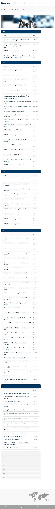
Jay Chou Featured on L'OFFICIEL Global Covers (15, 312)
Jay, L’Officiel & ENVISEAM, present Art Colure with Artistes (17, 393)
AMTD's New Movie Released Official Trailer (14, 199)
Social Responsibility (16, 9)
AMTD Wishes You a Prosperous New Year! (14, 164)
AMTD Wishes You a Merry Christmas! (12, 75)
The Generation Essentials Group (35, 3)
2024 (4, 171)
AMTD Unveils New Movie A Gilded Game (13, 130)
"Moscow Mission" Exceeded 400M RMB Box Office (16, 278)
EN (28, 9)
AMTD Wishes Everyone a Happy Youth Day (14, 111)
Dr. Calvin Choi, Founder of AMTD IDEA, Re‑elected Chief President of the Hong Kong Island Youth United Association (17, 45)
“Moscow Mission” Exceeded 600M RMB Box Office (16, 258)
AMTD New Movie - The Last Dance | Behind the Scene (17, 179)
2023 (4, 230)
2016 (4, 473)
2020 (4, 457)
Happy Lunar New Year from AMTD (12, 439)
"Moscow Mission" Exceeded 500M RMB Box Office (16, 273)
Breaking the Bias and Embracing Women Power (15, 410)
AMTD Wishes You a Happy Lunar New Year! (14, 219)
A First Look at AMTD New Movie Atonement (14, 144)
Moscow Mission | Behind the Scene (12, 308)
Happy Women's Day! (9, 214)
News (24, 8)
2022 (4, 386)
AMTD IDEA (15, 3)
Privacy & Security (34, 507)
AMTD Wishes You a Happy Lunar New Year (14, 50)
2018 (4, 465)
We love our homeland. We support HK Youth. (14, 436)
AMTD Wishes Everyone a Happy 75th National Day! (16, 209)
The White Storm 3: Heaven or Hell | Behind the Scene (16, 357)
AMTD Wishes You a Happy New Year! (12, 223)
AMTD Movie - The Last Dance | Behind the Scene (15, 149)
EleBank (47, 3)
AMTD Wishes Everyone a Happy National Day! (15, 293)
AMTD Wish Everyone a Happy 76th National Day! (15, 90)
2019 (4, 461)
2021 (4, 453)
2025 (4, 62)
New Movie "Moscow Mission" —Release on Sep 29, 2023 (17, 322)
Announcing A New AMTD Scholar (12, 154)
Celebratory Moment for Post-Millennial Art (14, 248)
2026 (4, 31)
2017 (4, 469)
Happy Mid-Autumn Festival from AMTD (13, 401)
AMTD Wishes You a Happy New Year (12, 70)
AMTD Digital (23, 3)
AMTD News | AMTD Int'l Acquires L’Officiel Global (15, 433)
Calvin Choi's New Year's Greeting (11, 447)
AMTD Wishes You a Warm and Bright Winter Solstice (16, 243)
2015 (4, 477)
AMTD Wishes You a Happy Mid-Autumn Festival (15, 85)
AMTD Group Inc (15, 507)
